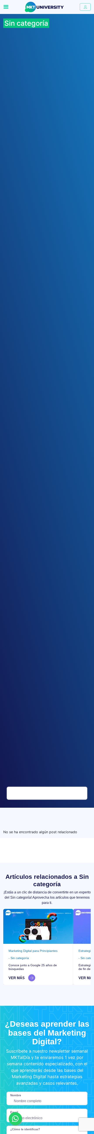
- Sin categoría (19, 958)
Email (14, 1112)
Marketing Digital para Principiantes (33, 951)
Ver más (17, 978)
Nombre (15, 1095)
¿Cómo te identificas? (25, 1129)
